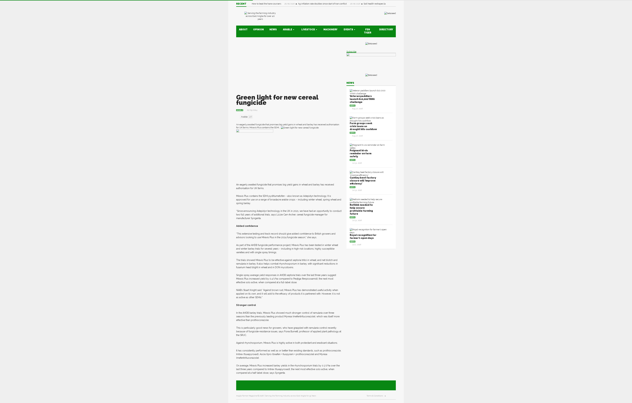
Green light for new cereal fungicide (277, 100)
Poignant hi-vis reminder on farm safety (360, 153)
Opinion (258, 29)
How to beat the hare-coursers (267, 3)
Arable (288, 29)
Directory (386, 29)
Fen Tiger (367, 31)
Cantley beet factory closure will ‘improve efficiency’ (363, 180)
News (273, 29)
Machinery (330, 29)
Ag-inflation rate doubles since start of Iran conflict (322, 3)
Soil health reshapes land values (380, 3)
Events (349, 29)
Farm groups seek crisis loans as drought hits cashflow (363, 126)
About (243, 29)
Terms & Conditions (375, 396)
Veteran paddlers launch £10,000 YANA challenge (362, 99)
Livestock (308, 29)
